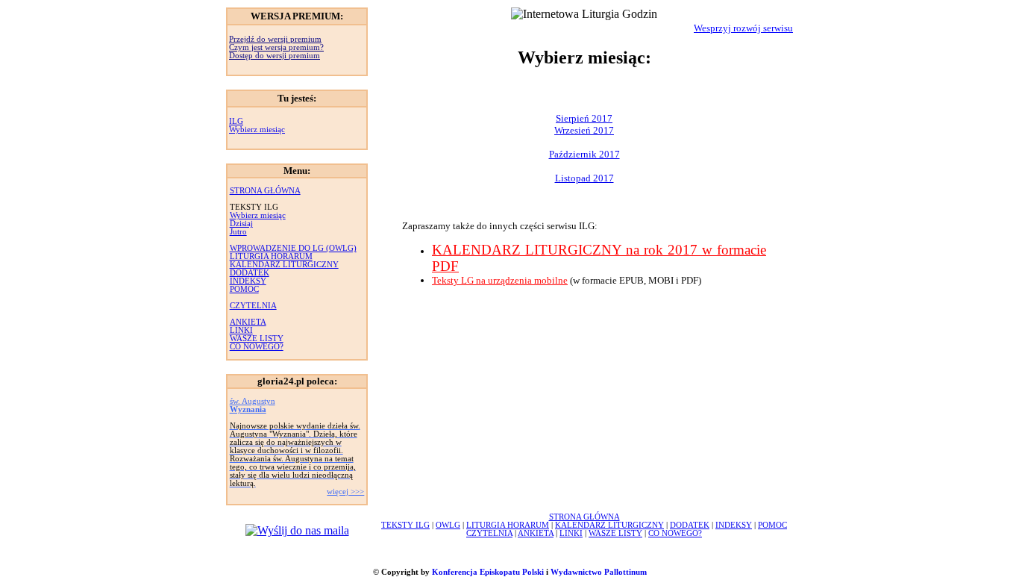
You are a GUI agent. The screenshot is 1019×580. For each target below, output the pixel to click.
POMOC (244, 289)
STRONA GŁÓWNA (265, 191)
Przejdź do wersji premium (275, 39)
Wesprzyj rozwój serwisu (743, 28)
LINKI (241, 330)
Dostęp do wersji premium (274, 56)
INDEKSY (248, 281)
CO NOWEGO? (256, 347)
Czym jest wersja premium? (276, 47)
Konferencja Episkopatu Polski (488, 572)
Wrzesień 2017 (584, 130)
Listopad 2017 (584, 178)
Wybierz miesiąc (257, 129)
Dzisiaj (241, 223)
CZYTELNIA (253, 306)
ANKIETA (248, 322)
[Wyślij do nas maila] (297, 530)
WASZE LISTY (256, 338)
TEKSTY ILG (405, 525)
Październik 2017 (584, 154)
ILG (236, 121)
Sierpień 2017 (584, 118)
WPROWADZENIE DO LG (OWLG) (293, 248)
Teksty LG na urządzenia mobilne (500, 280)
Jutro (238, 232)
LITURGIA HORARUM (271, 256)
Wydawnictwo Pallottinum (599, 572)
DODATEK (249, 273)
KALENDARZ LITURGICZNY (284, 265)
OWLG (448, 525)
